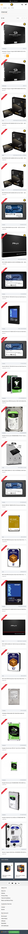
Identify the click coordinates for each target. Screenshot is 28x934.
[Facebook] (9, 883)
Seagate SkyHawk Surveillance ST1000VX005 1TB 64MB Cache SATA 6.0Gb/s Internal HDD (14, 817)
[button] (13, 879)
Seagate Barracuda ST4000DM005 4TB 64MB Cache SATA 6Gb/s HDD (14, 782)
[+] (5, 55)
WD (3, 536)
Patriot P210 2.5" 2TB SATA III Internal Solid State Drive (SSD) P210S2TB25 (14, 296)
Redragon (4, 48)
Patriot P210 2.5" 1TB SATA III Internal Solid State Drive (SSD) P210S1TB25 (14, 366)
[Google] (19, 883)
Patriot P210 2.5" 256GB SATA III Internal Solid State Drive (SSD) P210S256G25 (14, 505)
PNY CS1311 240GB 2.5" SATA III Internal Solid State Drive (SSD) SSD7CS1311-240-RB (14, 644)
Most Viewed (4, 859)
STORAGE (5, 7)
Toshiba (3, 710)
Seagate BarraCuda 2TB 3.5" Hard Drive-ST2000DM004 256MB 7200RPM (14, 748)
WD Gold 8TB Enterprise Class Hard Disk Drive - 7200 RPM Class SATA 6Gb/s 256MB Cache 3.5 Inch (14, 574)
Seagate (4, 398)
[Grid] (1, 18)
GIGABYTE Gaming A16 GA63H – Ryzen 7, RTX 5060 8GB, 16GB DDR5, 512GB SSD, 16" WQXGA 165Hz (20, 875)
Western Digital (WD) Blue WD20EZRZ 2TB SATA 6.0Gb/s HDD (14, 852)
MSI (3, 120)
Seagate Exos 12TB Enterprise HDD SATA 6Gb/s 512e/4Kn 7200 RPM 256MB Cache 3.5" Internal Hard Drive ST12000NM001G (14, 401)
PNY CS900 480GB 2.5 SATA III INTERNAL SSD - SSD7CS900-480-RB (14, 262)
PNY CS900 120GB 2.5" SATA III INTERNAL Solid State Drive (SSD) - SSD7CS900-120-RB (14, 470)
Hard (9, 7)
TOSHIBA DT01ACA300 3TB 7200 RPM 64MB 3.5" (13, 713)
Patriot (3, 224)
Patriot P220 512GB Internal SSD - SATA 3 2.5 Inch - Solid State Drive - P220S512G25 (14, 227)
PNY (3, 259)
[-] (5, 56)
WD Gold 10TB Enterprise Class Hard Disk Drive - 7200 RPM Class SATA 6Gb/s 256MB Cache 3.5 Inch (14, 678)
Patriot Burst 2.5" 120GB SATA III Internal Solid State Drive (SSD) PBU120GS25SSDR (14, 331)
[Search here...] (22, 4)
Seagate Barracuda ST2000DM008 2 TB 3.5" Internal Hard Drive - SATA (14, 435)
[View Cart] (26, 4)
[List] (3, 18)
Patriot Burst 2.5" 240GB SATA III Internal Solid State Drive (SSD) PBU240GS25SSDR (14, 609)
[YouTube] (15, 883)
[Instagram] (12, 883)
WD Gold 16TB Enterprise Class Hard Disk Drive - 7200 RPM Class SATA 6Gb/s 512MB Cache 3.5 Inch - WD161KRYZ (14, 539)
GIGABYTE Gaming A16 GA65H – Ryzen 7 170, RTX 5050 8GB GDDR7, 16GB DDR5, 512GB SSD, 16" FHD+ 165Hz (7, 875)
